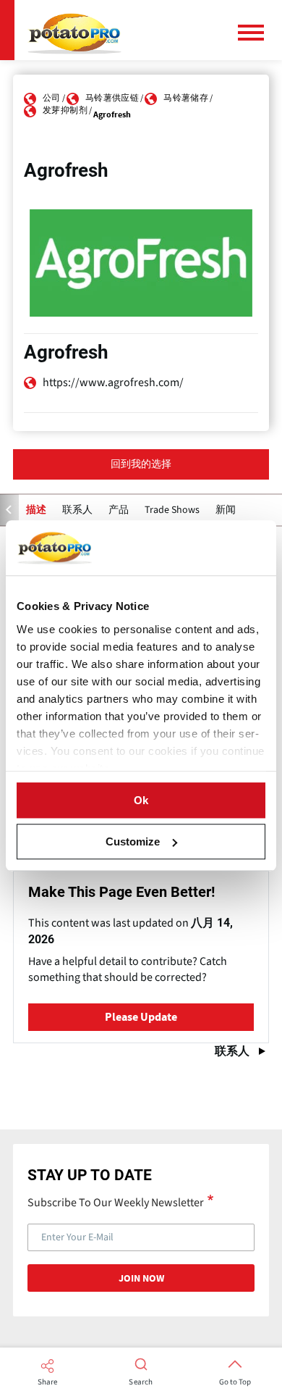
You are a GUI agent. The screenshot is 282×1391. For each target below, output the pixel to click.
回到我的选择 (141, 464)
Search (141, 1382)
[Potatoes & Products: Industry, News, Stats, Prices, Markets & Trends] (74, 30)
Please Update (141, 1017)
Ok (141, 800)
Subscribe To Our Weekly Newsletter (115, 1202)
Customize (133, 841)
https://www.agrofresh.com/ (113, 382)
